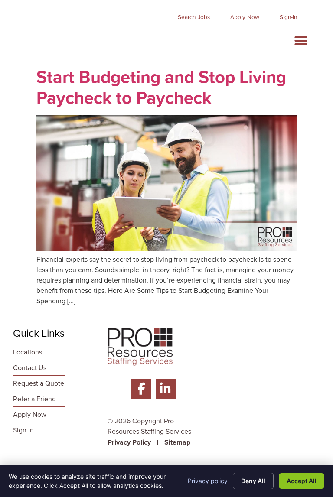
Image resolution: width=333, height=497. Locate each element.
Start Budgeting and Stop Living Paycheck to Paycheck (161, 87)
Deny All (253, 480)
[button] (301, 40)
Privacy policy (208, 480)
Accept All (302, 480)
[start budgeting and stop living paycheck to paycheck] (166, 249)
